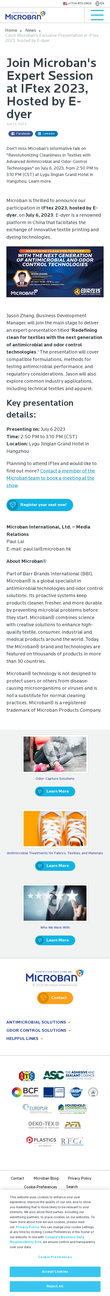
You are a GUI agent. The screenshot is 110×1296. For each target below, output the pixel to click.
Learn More (58, 791)
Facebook (23, 133)
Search (72, 1187)
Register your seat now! (43, 505)
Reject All (55, 1286)
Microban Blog (46, 1179)
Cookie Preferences (55, 1257)
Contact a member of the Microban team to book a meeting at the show (50, 478)
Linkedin (49, 133)
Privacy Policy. (28, 1227)
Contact (59, 998)
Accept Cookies (55, 1271)
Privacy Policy (79, 1179)
